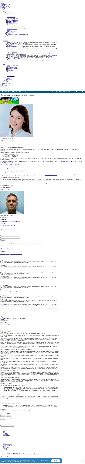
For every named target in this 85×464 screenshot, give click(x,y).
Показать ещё (3, 409)
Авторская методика (7, 61)
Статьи (8, 69)
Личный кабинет (3, 9)
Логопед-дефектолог (11, 44)
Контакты (5, 80)
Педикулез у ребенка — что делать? (7, 229)
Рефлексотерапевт (11, 55)
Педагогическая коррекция (12, 20)
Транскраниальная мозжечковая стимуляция (16, 28)
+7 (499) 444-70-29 (4, 8)
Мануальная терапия (11, 31)
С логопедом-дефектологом (12, 18)
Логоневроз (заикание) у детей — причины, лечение (11, 254)
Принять (56, 460)
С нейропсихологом (11, 17)
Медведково (9, 79)
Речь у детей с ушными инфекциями (7, 225)
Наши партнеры (10, 70)
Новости (9, 66)
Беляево (9, 78)
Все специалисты (10, 59)
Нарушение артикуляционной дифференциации (10, 221)
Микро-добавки (10, 75)
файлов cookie (32, 461)
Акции (4, 63)
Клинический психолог (12, 42)
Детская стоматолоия (7, 437)
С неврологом (10, 16)
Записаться (2, 319)
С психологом (10, 14)
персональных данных (20, 243)
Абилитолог (9, 53)
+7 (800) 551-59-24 (12, 241)
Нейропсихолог (10, 51)
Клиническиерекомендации (3, 314)
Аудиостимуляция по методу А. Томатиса (15, 26)
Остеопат (9, 57)
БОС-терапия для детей (12, 23)
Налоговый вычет (11, 76)
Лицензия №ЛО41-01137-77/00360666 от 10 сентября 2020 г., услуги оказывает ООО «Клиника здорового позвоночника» (27, 454)
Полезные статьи (6, 435)
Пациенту (5, 73)
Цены (4, 39)
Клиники (4, 77)
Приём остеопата (10, 32)
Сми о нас (9, 72)
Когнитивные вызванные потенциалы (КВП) (16, 35)
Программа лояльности (12, 67)
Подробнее (27, 43)
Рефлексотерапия (10, 24)
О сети (4, 64)
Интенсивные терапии (12, 29)
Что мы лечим (5, 40)
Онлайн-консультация (11, 13)
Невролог (9, 49)
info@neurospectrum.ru (12, 88)
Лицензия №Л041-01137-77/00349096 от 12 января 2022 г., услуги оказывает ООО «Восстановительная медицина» (26, 453)
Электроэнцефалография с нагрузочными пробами (17, 34)
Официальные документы (12, 68)
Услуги (4, 11)
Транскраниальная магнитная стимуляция (16, 25)
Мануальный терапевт (12, 46)
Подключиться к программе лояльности (8, 1)
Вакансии (9, 71)
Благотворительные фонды (12, 65)
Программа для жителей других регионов (15, 37)
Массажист (9, 48)
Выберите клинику (4, 411)
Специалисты (5, 41)
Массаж (8, 30)
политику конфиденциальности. (37, 243)
